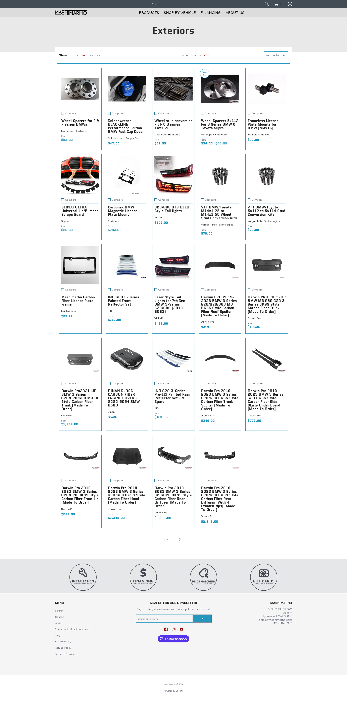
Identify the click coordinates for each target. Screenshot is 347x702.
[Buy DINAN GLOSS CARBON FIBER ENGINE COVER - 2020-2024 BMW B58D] (127, 359)
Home (184, 55)
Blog (58, 622)
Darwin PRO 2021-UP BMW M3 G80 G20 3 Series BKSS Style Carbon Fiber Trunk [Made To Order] (267, 304)
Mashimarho (68, 310)
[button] (166, 629)
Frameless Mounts (258, 134)
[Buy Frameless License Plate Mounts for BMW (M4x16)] (267, 89)
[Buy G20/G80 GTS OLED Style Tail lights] (173, 175)
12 (76, 55)
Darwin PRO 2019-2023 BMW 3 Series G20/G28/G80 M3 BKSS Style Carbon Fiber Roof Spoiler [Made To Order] (219, 306)
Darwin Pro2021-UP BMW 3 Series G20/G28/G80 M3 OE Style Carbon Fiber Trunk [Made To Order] (80, 399)
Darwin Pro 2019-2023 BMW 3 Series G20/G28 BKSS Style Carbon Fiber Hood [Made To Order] (126, 495)
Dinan (111, 411)
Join (202, 618)
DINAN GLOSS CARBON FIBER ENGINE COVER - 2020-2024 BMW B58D (124, 398)
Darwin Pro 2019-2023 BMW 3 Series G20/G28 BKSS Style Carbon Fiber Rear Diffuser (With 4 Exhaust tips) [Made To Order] (219, 498)
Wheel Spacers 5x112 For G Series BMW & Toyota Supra (219, 124)
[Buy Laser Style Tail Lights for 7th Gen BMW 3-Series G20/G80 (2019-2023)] (173, 265)
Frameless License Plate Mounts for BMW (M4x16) (263, 124)
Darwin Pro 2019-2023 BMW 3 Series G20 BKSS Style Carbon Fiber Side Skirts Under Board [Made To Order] (265, 399)
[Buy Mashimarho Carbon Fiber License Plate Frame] (80, 265)
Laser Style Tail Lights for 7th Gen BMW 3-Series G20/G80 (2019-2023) (169, 304)
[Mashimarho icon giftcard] (264, 577)
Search (59, 610)
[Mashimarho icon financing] (143, 577)
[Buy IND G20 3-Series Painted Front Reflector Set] (127, 265)
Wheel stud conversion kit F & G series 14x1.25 (173, 124)
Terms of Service (65, 653)
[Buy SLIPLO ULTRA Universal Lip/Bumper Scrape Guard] (80, 175)
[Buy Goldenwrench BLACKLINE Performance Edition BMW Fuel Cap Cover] (127, 89)
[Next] (180, 539)
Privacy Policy (63, 641)
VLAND (158, 217)
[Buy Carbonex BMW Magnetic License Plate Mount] (127, 175)
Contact (59, 616)
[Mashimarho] (71, 12)
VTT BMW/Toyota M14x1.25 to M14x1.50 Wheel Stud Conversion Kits (219, 213)
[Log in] (290, 4)
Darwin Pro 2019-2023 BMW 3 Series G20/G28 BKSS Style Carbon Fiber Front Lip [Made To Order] (80, 495)
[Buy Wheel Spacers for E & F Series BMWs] (80, 89)
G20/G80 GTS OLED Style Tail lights (171, 209)
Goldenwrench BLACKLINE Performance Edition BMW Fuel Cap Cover (126, 126)
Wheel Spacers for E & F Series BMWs (80, 122)
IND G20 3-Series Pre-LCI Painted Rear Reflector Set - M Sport (172, 396)
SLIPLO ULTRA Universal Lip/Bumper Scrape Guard (79, 211)
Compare (70, 113)
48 (98, 55)
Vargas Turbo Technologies (217, 224)
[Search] (266, 4)
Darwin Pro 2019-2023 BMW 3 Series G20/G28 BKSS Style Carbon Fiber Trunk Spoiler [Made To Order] (219, 399)
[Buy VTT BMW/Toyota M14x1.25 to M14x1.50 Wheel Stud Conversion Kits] (220, 175)
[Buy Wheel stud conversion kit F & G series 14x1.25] (173, 89)
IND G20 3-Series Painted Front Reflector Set (123, 301)
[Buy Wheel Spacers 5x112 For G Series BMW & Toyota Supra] (220, 89)
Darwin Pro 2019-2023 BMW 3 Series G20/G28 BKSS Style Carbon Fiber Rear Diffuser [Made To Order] (173, 497)
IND (110, 310)
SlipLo (65, 220)
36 (91, 55)
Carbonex (114, 220)
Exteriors (196, 55)
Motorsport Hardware (74, 130)
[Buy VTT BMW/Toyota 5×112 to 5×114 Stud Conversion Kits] (267, 175)
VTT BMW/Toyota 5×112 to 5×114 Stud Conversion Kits (266, 211)
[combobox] (206, 4)
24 (84, 55)
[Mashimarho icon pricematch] (204, 577)
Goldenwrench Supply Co (123, 138)
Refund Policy (63, 647)
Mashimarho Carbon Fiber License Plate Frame (78, 301)
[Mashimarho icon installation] (83, 577)
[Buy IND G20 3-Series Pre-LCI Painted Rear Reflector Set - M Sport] (173, 359)
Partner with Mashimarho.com (72, 629)
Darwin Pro (207, 321)
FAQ (57, 635)
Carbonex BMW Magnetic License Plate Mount (122, 211)
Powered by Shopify (173, 690)
